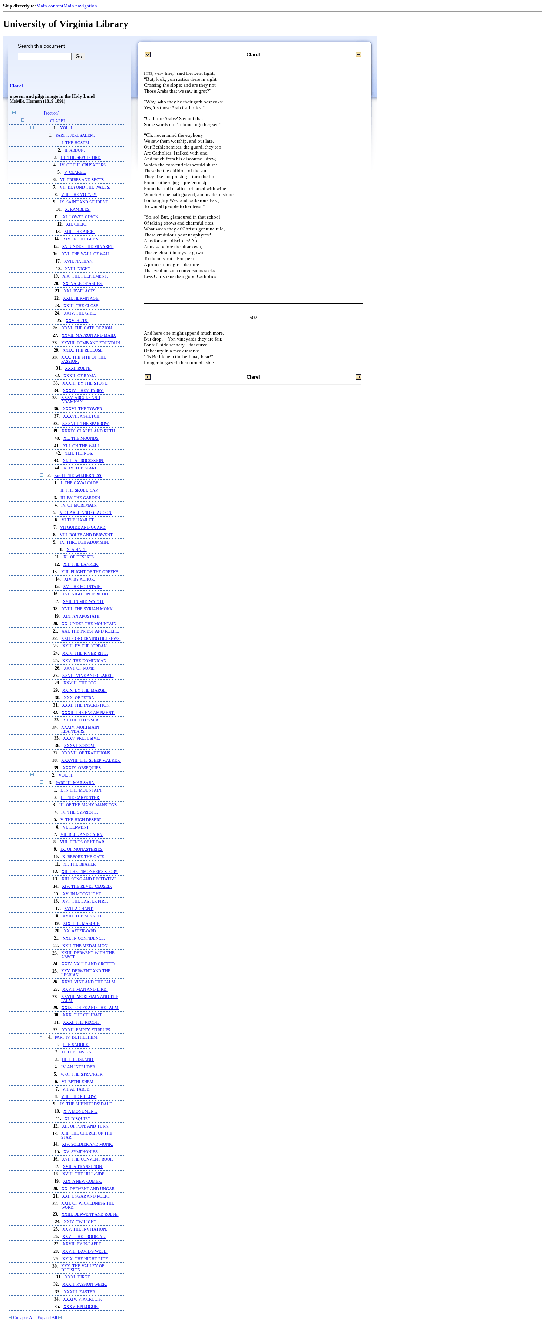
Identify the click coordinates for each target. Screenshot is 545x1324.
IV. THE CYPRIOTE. (79, 812)
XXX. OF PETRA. (79, 698)
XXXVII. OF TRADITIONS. (86, 753)
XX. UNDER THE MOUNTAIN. (90, 624)
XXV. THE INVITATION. (84, 1229)
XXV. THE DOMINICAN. (85, 661)
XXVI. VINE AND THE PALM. (89, 982)
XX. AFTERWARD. (80, 931)
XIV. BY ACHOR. (79, 579)
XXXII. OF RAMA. (80, 376)
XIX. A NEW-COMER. (82, 1181)
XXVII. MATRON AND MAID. (89, 336)
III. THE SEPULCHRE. (81, 158)
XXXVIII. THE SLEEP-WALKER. (91, 761)
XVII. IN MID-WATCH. (83, 602)
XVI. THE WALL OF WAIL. (86, 254)
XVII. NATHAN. (78, 261)
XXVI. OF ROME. (80, 668)
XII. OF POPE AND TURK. (85, 1126)
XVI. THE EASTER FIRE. (85, 901)
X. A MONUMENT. (80, 1111)
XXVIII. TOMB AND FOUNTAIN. (91, 343)
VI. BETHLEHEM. (78, 1082)
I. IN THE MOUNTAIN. (81, 790)
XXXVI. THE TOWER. (83, 409)
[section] (51, 113)
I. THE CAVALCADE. (80, 483)
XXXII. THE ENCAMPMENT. (88, 713)
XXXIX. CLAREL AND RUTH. (89, 431)
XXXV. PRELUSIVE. (81, 738)
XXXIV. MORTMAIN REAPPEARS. (80, 729)
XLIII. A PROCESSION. (83, 461)
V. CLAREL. (75, 172)
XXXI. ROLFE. (78, 368)
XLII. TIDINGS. (79, 453)
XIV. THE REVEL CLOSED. (87, 887)
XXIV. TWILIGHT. (80, 1222)
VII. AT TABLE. (76, 1089)
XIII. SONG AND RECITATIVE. (90, 879)
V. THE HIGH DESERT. (81, 820)
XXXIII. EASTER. (80, 1292)
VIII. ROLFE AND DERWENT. (86, 535)
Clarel (16, 86)
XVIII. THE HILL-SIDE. (84, 1174)
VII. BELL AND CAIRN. (81, 835)
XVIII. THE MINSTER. (83, 916)
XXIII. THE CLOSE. (81, 306)
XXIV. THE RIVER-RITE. (85, 653)
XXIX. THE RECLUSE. (83, 350)
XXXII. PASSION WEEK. (84, 1284)
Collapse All (23, 1317)
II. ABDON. (75, 150)
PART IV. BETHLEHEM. (76, 1037)
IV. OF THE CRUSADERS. (83, 165)
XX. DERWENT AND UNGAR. (89, 1189)
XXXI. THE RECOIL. (82, 1023)
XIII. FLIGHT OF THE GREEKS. (90, 572)
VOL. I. (66, 128)
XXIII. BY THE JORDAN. (85, 646)
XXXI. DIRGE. (78, 1277)
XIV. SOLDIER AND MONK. (87, 1144)
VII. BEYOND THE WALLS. (85, 187)
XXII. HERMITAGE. (81, 298)
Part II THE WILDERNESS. (78, 476)
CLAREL (58, 121)
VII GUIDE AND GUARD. (83, 527)
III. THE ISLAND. (78, 1060)
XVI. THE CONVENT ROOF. (87, 1159)
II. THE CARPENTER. (80, 798)
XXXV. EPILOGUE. (81, 1307)
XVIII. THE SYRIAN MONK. (88, 609)
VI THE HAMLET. (78, 520)
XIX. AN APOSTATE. (81, 616)
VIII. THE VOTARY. (79, 195)
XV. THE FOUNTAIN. (82, 587)
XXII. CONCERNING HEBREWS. (90, 639)
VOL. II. (66, 775)
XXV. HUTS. (77, 321)
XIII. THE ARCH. (79, 232)
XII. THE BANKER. (81, 565)
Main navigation (80, 6)
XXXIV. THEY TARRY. (83, 391)
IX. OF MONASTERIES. (81, 849)
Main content (49, 6)
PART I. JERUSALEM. (75, 135)
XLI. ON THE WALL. (82, 446)
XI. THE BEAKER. (80, 864)
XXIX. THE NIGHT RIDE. (85, 1259)
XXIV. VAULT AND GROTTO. (89, 964)
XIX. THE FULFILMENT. (85, 276)
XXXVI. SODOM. (79, 746)
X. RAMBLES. (77, 210)
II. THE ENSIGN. (77, 1052)
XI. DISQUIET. (78, 1119)
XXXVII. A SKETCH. (81, 416)
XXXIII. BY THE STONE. (85, 383)
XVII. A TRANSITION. (83, 1167)
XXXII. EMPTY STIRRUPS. (86, 1030)
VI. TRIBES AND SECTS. (82, 180)
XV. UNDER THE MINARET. (88, 247)
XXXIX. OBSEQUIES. (82, 768)
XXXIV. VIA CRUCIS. (82, 1299)
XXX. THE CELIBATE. (83, 1015)
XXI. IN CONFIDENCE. (84, 938)
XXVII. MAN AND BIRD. (85, 990)
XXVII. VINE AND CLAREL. (88, 676)
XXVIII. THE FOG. (80, 683)
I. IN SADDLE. (76, 1045)
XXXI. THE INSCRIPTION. (86, 705)
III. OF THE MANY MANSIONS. (88, 805)
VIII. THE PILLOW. (78, 1097)
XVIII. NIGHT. (78, 269)
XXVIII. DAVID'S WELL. (85, 1252)
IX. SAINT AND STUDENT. (84, 202)
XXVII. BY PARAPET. (82, 1244)
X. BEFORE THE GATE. (83, 857)
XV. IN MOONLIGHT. (82, 894)
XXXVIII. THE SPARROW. (85, 424)
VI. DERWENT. (76, 827)
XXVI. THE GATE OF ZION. (87, 328)
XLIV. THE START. (80, 468)
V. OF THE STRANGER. (81, 1074)
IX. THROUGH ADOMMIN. (84, 542)
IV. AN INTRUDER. (78, 1067)
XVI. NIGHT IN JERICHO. (85, 594)
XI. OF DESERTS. (79, 557)
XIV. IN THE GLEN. (81, 239)
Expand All (47, 1317)
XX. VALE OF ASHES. (83, 284)
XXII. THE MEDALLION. (85, 946)
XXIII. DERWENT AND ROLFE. (90, 1214)
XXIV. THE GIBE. (80, 313)
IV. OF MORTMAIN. (79, 505)
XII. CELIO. (76, 224)
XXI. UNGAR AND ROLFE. (86, 1196)
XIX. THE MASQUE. (81, 924)
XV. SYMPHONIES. (81, 1152)
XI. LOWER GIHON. (81, 217)
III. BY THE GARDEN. (80, 498)
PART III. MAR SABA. (75, 783)
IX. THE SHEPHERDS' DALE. (86, 1104)
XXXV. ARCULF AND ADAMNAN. (80, 400)
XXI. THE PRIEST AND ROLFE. (90, 631)
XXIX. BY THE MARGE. (84, 690)
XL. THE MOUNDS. (81, 439)
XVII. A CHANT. (78, 909)
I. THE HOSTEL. (77, 143)
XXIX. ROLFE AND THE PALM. (90, 1008)
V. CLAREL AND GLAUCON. (86, 513)
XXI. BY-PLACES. (80, 291)
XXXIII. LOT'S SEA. (81, 720)
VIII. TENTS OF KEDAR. (82, 842)
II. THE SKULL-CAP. (79, 490)
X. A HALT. (77, 550)
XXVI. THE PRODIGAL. (84, 1237)
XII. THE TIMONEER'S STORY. (90, 872)
